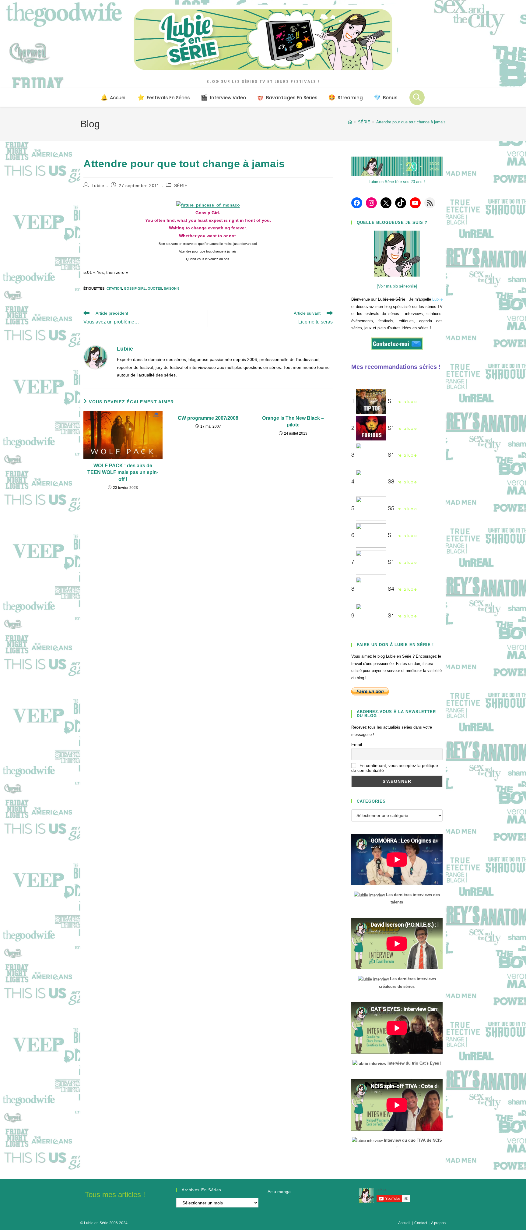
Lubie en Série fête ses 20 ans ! (397, 181)
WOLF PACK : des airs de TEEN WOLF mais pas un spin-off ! (122, 472)
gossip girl (135, 288)
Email (356, 744)
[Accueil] (350, 122)
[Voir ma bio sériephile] (397, 286)
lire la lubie (406, 402)
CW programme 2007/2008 (208, 418)
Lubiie (98, 185)
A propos (438, 1223)
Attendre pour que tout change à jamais (411, 122)
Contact (420, 1223)
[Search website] (417, 97)
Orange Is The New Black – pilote (293, 421)
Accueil (404, 1223)
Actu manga (279, 1191)
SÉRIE (181, 185)
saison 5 (171, 288)
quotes (155, 288)
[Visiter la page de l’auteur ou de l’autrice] (95, 357)
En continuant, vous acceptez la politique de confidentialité (394, 768)
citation (114, 288)
